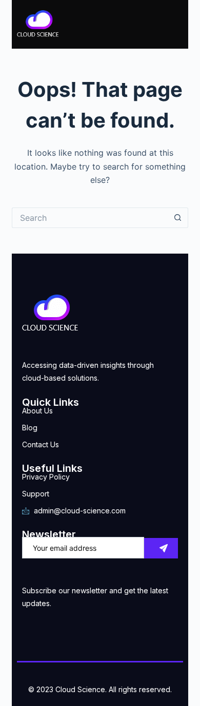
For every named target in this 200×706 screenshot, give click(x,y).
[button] (135, 24)
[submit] (161, 548)
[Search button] (178, 217)
